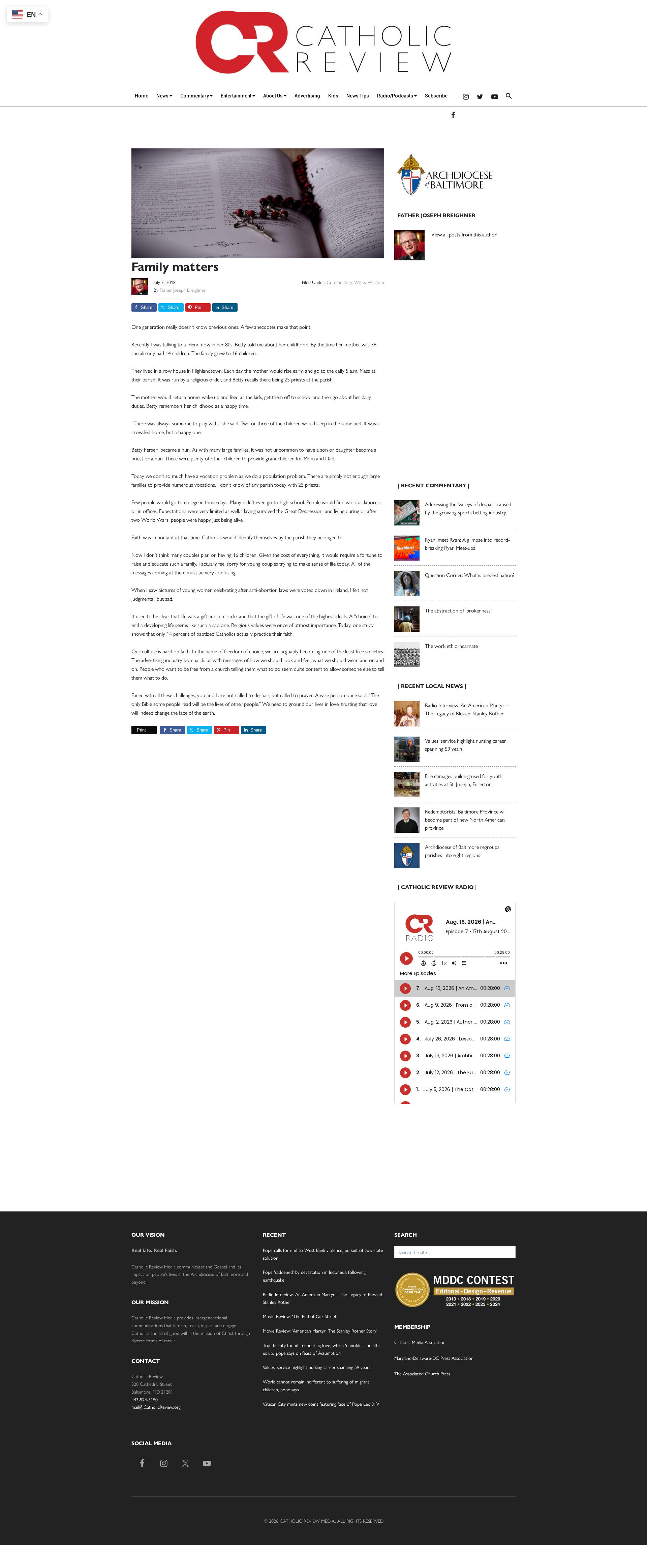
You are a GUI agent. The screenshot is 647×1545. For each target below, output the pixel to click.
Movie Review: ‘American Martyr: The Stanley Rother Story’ (320, 1330)
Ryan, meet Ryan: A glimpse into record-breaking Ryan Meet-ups (467, 543)
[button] (509, 97)
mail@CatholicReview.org (156, 1406)
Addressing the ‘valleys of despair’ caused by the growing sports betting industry (468, 508)
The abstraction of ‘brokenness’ (458, 610)
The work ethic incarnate (451, 646)
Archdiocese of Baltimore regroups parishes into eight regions (462, 851)
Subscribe (436, 95)
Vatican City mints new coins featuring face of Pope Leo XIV (321, 1403)
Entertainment (236, 95)
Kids (333, 95)
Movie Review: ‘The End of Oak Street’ (300, 1316)
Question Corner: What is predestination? (470, 575)
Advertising (307, 95)
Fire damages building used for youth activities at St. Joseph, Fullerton (463, 780)
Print (141, 730)
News (163, 95)
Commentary (195, 95)
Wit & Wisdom (369, 282)
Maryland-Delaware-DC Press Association (433, 1357)
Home (141, 95)
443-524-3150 (144, 1399)
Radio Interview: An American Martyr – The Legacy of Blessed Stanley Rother (467, 709)
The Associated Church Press (422, 1373)
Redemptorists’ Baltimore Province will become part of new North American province (465, 819)
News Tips (357, 95)
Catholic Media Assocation (419, 1342)
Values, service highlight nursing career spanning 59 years (316, 1367)
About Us (273, 95)
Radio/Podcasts (395, 95)
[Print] (134, 730)
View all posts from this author (464, 234)
